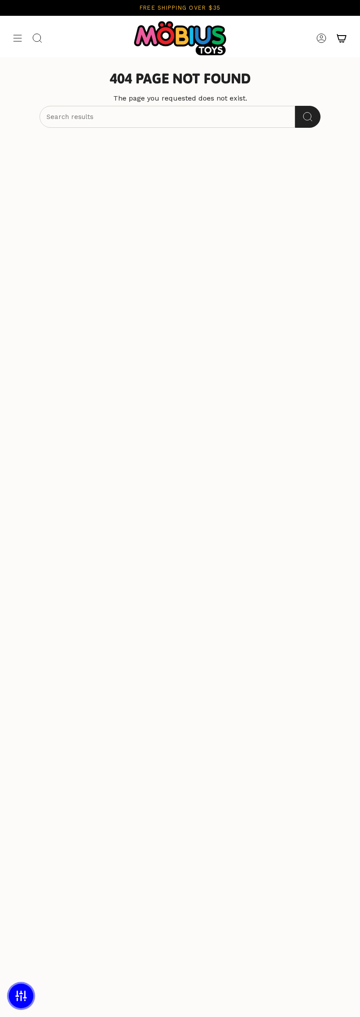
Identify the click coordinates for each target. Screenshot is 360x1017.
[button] (21, 996)
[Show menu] (17, 38)
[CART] (341, 38)
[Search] (307, 117)
